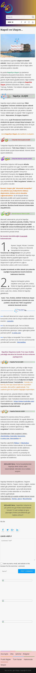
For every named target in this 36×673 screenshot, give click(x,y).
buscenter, (22, 436)
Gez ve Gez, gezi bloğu (12, 670)
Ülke (12, 654)
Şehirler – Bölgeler (23, 654)
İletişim (3, 665)
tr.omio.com (4, 438)
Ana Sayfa (4, 654)
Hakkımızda (28, 659)
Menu (9, 22)
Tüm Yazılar (17, 659)
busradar (13, 436)
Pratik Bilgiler (6, 659)
